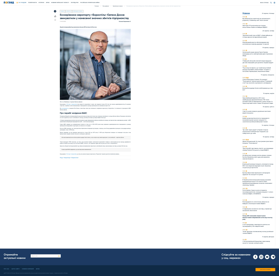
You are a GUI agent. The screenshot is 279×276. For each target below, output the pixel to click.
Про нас (6, 269)
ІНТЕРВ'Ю (41, 2)
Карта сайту (16, 269)
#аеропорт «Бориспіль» (71, 157)
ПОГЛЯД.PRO (75, 2)
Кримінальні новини (118, 6)
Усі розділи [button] (22, 2)
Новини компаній (28, 269)
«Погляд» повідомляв (71, 104)
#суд (61, 157)
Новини (62, 11)
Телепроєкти (32, 2)
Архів (47, 2)
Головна (97, 6)
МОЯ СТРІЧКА (264, 2)
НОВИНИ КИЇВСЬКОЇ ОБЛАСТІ (60, 2)
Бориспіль (68, 11)
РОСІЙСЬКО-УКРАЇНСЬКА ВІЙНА (90, 2)
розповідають (65, 108)
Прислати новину (265, 269)
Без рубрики (106, 6)
